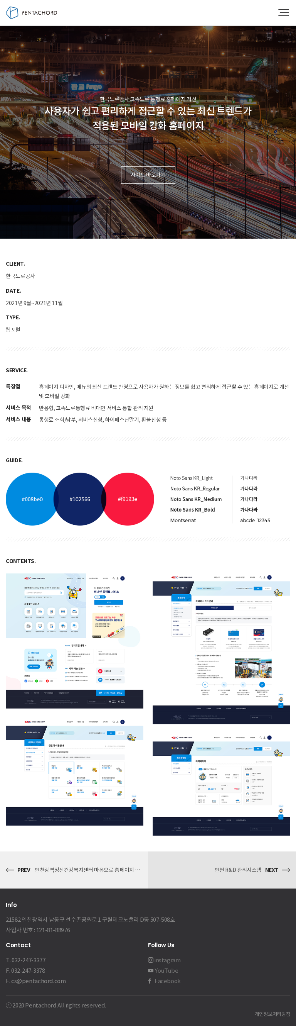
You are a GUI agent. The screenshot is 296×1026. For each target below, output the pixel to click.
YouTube (166, 970)
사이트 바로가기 (148, 174)
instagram (168, 960)
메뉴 (283, 13)
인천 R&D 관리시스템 (238, 870)
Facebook (168, 981)
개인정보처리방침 (272, 1014)
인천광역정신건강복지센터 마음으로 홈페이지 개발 (90, 870)
